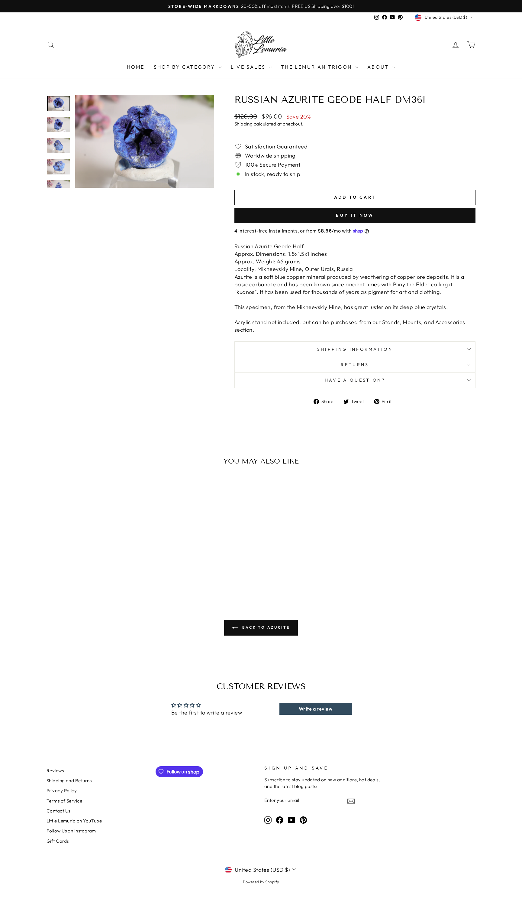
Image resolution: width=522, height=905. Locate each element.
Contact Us (58, 811)
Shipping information (355, 349)
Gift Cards (58, 841)
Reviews (55, 770)
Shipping (243, 124)
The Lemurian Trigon (317, 67)
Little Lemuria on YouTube (74, 821)
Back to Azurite (265, 627)
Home (136, 67)
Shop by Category (185, 67)
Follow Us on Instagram (71, 831)
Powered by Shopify (261, 881)
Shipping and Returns (69, 780)
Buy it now (355, 215)
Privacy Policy (62, 790)
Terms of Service (64, 801)
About (379, 67)
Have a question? (355, 380)
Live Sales (249, 67)
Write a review (315, 709)
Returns (355, 364)
